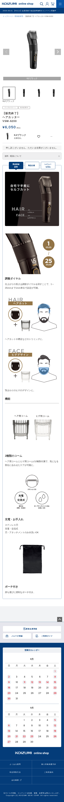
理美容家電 (19, 16)
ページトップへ (59, 619)
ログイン (47, 4)
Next (58, 52)
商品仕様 (31, 165)
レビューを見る (48, 165)
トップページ (8, 16)
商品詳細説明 (16, 165)
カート (53, 4)
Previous (6, 52)
